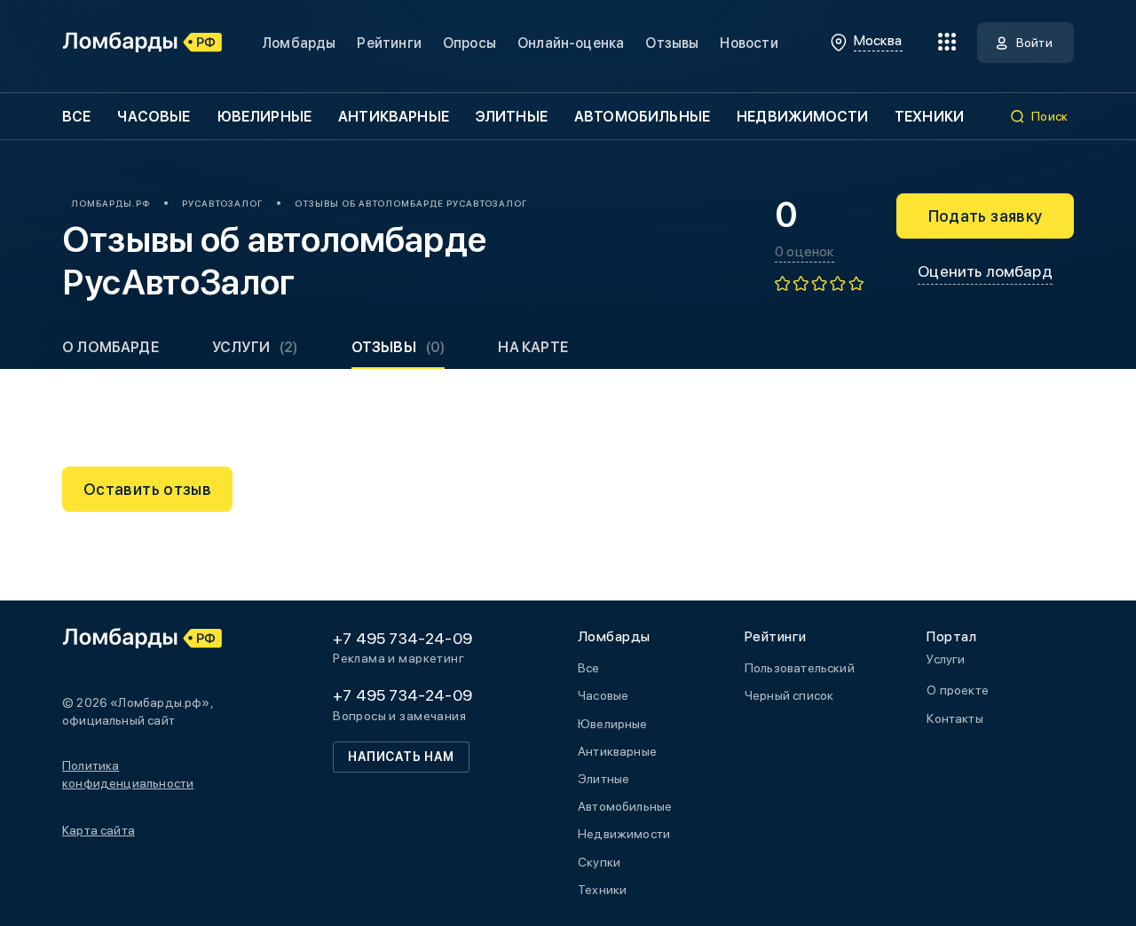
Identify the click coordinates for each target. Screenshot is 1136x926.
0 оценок (804, 252)
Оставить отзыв (147, 489)
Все (76, 116)
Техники (929, 116)
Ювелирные (264, 116)
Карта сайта (98, 830)
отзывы (398, 347)
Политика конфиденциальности (127, 774)
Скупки (599, 862)
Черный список (789, 695)
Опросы (469, 43)
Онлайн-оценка (570, 43)
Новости (748, 43)
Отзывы (671, 43)
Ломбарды (298, 43)
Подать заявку (985, 216)
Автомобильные (642, 116)
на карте (532, 347)
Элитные (512, 116)
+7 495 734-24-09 (402, 638)
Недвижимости (802, 116)
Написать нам (401, 756)
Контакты (954, 718)
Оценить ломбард (985, 271)
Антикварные (393, 116)
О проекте (958, 690)
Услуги (255, 347)
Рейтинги (389, 43)
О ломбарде (110, 347)
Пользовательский (800, 668)
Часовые (153, 116)
